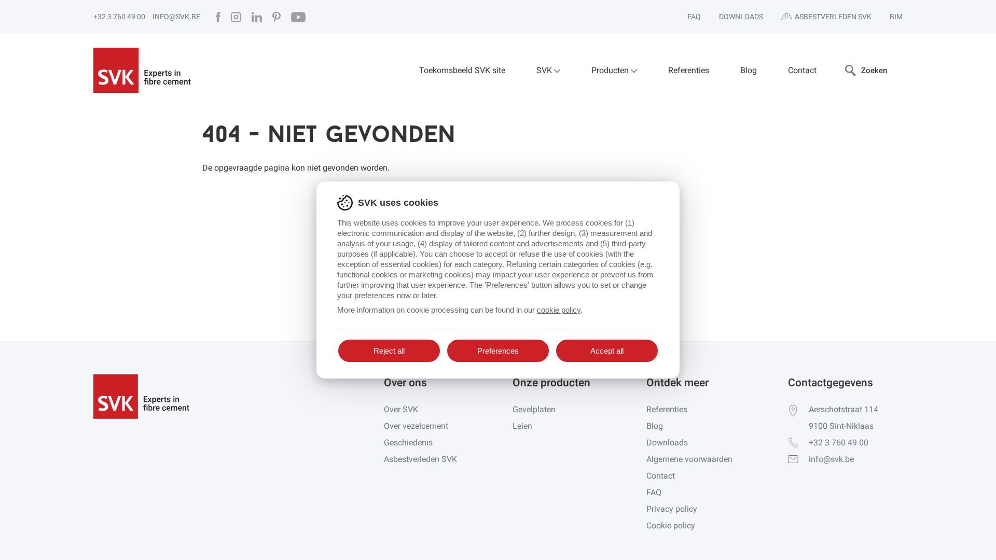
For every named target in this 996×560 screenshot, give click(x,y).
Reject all (389, 350)
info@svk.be (176, 16)
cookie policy (558, 309)
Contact (802, 70)
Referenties (688, 70)
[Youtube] (298, 16)
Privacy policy (671, 509)
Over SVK (401, 409)
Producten (611, 70)
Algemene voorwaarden (689, 459)
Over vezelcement (416, 426)
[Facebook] (218, 16)
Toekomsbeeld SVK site (462, 70)
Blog (748, 70)
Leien (522, 426)
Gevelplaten (534, 409)
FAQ (694, 16)
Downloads (741, 16)
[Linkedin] (257, 16)
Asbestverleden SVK (833, 16)
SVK (545, 70)
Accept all (607, 350)
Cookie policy (670, 525)
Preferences (498, 350)
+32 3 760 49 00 (119, 16)
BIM (896, 16)
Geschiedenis (408, 442)
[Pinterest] (276, 16)
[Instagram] (236, 16)
